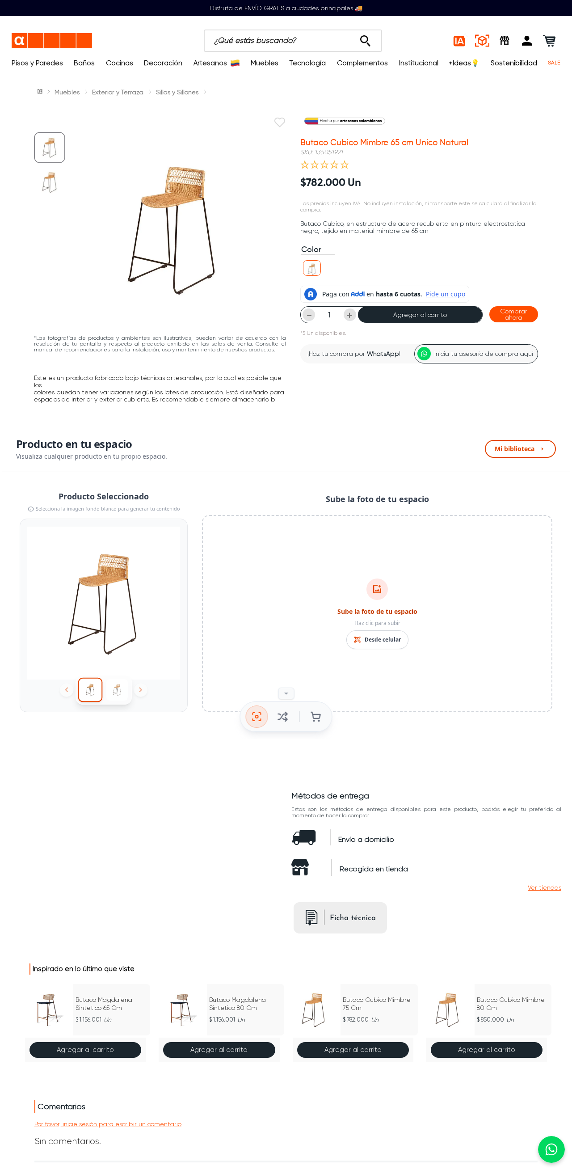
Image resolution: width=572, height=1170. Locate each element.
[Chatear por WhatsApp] (551, 1149)
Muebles (264, 63)
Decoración (163, 63)
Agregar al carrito (420, 314)
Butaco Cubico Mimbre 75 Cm (377, 1003)
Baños (84, 63)
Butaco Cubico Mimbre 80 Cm (511, 1003)
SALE (554, 63)
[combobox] (293, 41)
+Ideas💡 (464, 63)
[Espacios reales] (482, 41)
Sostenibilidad (514, 63)
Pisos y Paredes (37, 63)
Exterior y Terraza (117, 92)
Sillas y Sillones (177, 92)
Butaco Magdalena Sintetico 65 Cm (104, 1003)
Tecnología (307, 63)
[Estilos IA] (460, 41)
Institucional (418, 63)
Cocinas (119, 63)
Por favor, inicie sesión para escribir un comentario (107, 1124)
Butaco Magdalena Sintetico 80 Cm (237, 1003)
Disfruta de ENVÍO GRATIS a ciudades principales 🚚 (286, 8)
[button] (527, 41)
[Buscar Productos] (365, 38)
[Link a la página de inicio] (41, 92)
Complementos (362, 63)
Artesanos (210, 63)
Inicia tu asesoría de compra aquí (483, 353)
